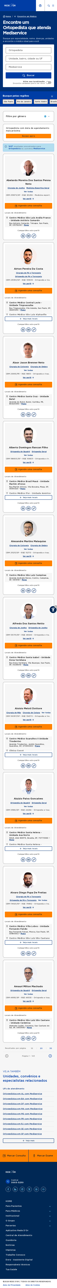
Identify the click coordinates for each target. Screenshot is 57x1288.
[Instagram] (22, 1189)
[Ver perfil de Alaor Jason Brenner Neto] (28, 349)
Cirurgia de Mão (13, 713)
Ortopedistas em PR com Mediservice (22, 1119)
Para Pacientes (14, 1206)
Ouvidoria (11, 1240)
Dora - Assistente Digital (19, 1260)
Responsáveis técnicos (18, 1265)
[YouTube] (43, 1189)
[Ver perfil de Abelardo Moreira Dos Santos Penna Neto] (28, 167)
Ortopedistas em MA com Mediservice (23, 1109)
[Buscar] (48, 5)
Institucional (12, 1216)
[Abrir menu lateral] (53, 5)
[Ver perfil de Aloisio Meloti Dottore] (28, 695)
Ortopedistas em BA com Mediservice (22, 1099)
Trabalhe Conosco (15, 1255)
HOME (9, 1201)
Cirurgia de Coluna (31, 713)
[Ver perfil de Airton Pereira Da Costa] (28, 256)
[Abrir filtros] (49, 116)
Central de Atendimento (19, 1235)
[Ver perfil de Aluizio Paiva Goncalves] (28, 785)
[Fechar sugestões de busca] (52, 96)
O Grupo (10, 1221)
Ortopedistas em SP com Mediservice (22, 1134)
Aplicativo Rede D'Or (17, 1231)
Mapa (26, 225)
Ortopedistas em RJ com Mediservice (22, 1124)
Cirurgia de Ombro (39, 367)
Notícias (10, 1245)
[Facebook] (8, 1189)
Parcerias (11, 1226)
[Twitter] (29, 1189)
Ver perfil (27, 199)
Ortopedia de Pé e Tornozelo (28, 276)
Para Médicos (13, 1211)
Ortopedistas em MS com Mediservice (22, 1114)
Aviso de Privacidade (11, 1285)
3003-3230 (17, 1183)
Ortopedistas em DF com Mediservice (22, 1104)
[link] (7, 101)
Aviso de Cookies (32, 1285)
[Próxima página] (50, 1056)
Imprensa (10, 1250)
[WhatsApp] (36, 1189)
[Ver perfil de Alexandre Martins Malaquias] (28, 528)
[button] (28, 75)
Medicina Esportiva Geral (37, 188)
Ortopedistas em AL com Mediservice (22, 1094)
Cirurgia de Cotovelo (19, 367)
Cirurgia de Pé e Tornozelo (28, 273)
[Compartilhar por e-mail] (28, 236)
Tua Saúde (11, 1270)
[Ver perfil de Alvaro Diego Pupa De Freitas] (28, 879)
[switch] (32, 82)
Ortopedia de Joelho (37, 628)
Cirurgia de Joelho (16, 188)
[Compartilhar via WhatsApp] (23, 236)
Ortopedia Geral (39, 451)
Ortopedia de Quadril (20, 451)
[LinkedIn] (15, 1189)
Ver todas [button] (28, 192)
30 (51, 1048)
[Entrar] (40, 5)
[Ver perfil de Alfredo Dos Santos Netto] (28, 610)
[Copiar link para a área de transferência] (34, 236)
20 (43, 1048)
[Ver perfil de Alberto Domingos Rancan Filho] (28, 434)
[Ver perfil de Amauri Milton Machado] (28, 973)
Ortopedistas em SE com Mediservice (22, 1129)
